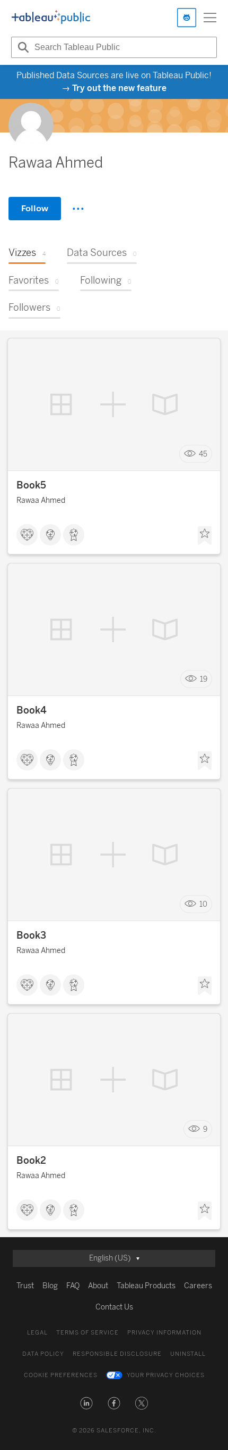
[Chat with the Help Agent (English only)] (186, 17)
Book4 (31, 710)
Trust (25, 1285)
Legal (37, 1332)
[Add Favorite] (205, 535)
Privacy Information (164, 1332)
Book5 (31, 485)
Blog (50, 1285)
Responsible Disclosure (117, 1353)
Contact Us (114, 1307)
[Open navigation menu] (210, 17)
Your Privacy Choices (166, 1375)
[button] (86, 1403)
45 (203, 454)
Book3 (31, 935)
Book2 (31, 1160)
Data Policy (43, 1353)
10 (203, 904)
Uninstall (188, 1353)
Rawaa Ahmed (40, 500)
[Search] (21, 47)
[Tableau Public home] (51, 17)
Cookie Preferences (61, 1375)
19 (203, 679)
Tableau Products (146, 1285)
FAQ (73, 1285)
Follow (34, 208)
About (98, 1285)
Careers (198, 1285)
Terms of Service (87, 1332)
